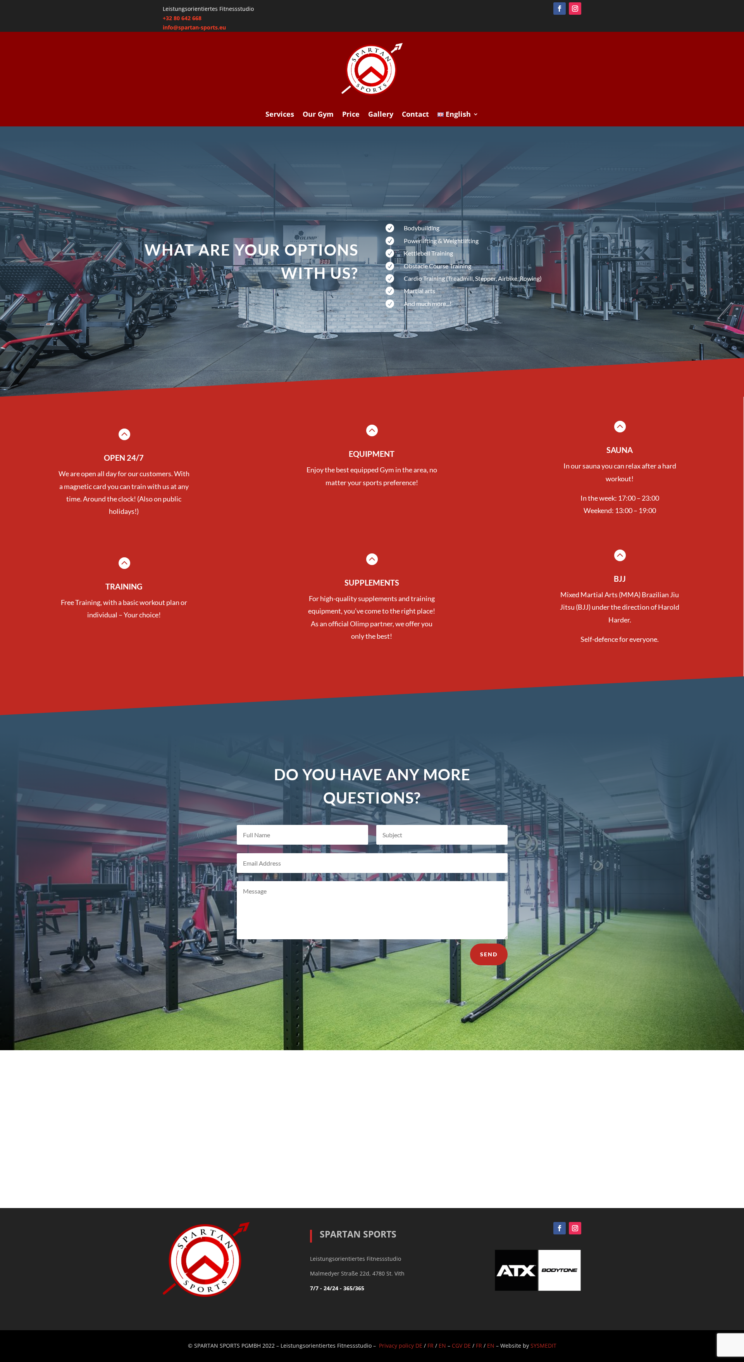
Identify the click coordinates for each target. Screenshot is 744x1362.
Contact (415, 115)
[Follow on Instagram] (575, 8)
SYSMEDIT (543, 1345)
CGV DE (461, 1345)
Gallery (380, 115)
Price (351, 115)
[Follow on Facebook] (559, 8)
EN (442, 1345)
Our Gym (318, 115)
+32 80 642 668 (182, 18)
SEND (489, 954)
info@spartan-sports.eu (194, 27)
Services (279, 115)
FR (430, 1345)
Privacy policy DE (400, 1345)
